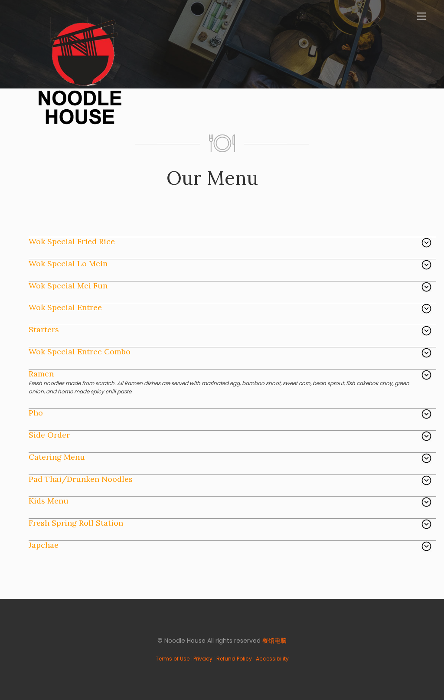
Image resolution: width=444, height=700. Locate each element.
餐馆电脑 (274, 640)
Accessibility (272, 658)
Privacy (202, 658)
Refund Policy (234, 658)
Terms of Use (172, 658)
